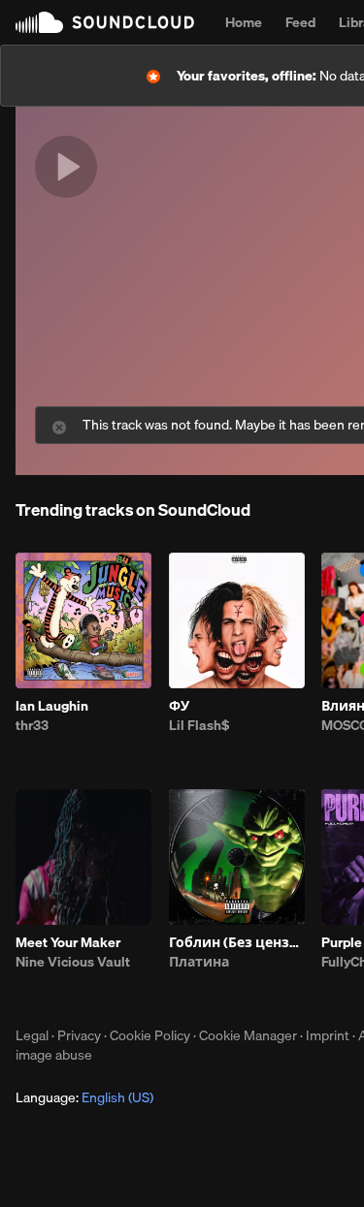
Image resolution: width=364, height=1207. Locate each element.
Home (243, 22)
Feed (300, 22)
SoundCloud (105, 22)
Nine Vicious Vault (73, 961)
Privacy (79, 1035)
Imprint (327, 1035)
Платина (199, 961)
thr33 (32, 725)
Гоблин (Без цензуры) (237, 942)
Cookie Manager (248, 1035)
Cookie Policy (150, 1035)
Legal (32, 1035)
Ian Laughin (52, 705)
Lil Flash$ (199, 725)
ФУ (179, 705)
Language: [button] (84, 1097)
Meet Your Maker (68, 942)
